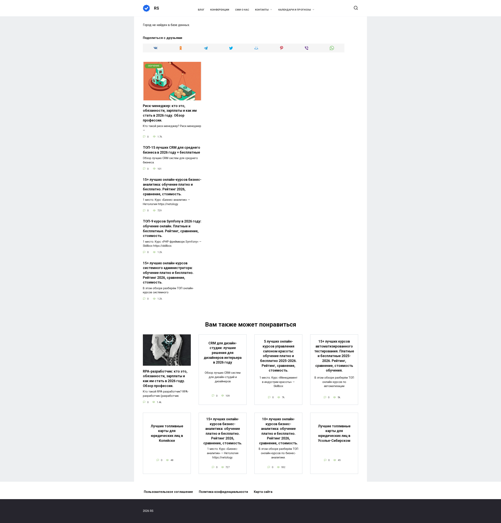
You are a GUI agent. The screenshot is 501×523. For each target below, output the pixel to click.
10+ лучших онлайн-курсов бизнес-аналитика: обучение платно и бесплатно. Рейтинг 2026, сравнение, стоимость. (278, 431)
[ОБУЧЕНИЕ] (172, 98)
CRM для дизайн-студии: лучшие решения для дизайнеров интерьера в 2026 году (222, 352)
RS (156, 8)
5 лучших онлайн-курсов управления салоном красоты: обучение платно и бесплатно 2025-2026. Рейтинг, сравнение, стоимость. (278, 355)
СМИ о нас (242, 9)
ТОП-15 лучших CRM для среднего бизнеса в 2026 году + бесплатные (171, 150)
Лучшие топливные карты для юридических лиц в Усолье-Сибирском (334, 433)
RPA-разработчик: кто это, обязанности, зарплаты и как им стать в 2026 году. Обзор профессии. (165, 378)
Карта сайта (263, 492)
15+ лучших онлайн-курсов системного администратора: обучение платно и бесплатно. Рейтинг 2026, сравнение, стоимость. (168, 272)
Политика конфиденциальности (223, 492)
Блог (201, 9)
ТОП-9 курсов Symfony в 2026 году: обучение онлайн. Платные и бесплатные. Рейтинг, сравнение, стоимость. (172, 228)
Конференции (219, 9)
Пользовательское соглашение (168, 492)
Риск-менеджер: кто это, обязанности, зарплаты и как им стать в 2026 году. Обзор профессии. (170, 113)
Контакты (262, 9)
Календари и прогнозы (294, 9)
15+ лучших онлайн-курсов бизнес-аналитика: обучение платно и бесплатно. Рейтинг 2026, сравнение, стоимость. (172, 187)
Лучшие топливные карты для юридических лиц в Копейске (167, 433)
